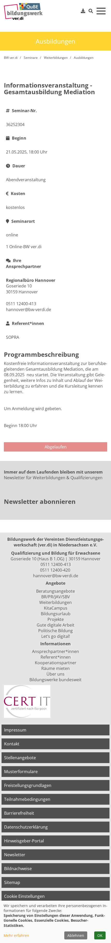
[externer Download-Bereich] (83, 11)
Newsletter (14, 855)
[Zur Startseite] (23, 12)
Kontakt (11, 744)
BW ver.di (11, 57)
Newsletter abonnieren (40, 501)
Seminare (31, 57)
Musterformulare (21, 771)
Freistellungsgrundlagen (27, 785)
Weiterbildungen (56, 57)
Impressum (15, 730)
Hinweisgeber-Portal (24, 841)
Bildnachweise (18, 868)
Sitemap (12, 882)
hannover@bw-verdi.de (55, 576)
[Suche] (91, 11)
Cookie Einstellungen (24, 896)
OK (99, 935)
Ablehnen (75, 935)
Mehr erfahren (16, 935)
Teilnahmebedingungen (27, 799)
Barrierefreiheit (19, 813)
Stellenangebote (20, 758)
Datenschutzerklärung (26, 827)
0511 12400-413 (56, 564)
